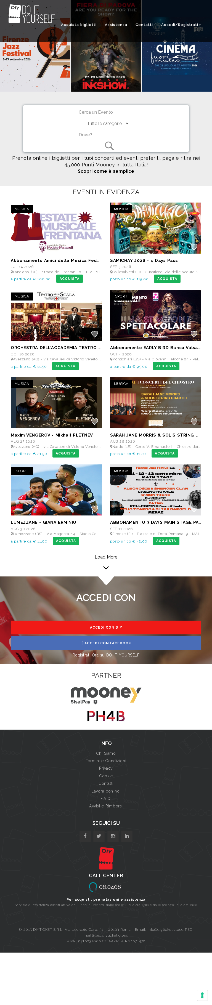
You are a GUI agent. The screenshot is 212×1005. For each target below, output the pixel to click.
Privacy (106, 768)
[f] (85, 836)
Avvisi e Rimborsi (106, 806)
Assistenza (116, 25)
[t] (99, 836)
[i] (127, 836)
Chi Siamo (106, 753)
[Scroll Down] (106, 560)
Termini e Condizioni (106, 761)
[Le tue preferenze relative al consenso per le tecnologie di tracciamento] (202, 995)
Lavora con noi (106, 791)
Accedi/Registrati (179, 25)
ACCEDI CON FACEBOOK (107, 643)
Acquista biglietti (79, 25)
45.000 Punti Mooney (89, 165)
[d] (113, 836)
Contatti (144, 25)
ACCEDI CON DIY (106, 627)
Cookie (106, 776)
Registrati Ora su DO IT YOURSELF (106, 655)
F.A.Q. (105, 798)
